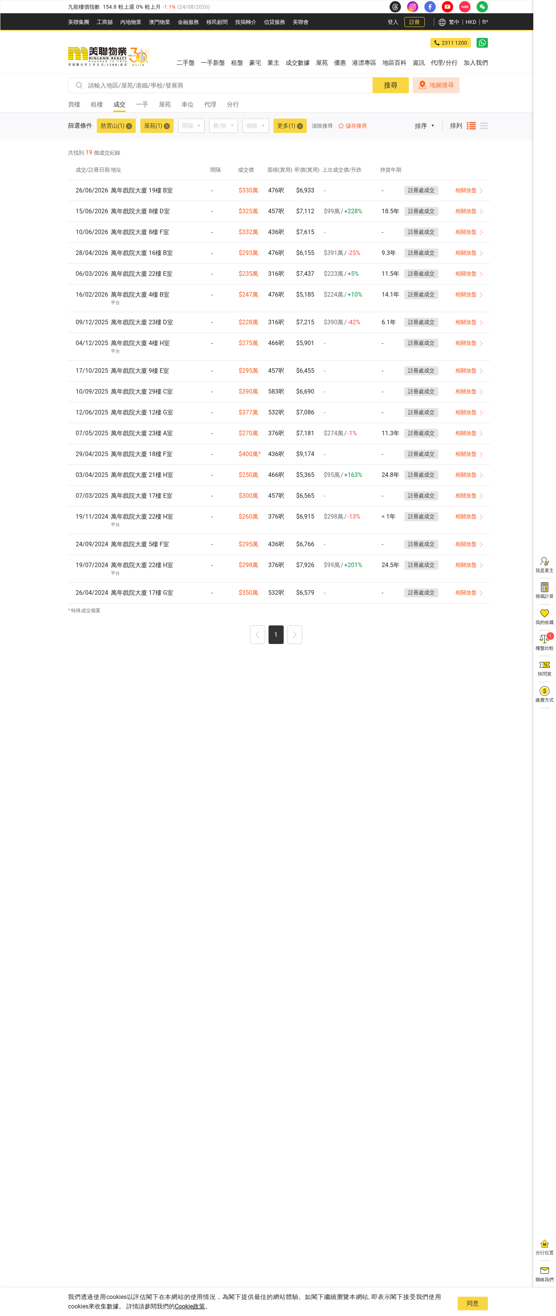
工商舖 (105, 22)
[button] (257, 635)
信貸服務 (274, 22)
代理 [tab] (210, 104)
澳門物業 (159, 22)
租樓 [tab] (97, 104)
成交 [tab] (119, 104)
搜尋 (391, 85)
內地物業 (130, 22)
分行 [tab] (233, 104)
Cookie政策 (190, 1306)
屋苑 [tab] (165, 104)
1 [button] (276, 634)
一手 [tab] (142, 104)
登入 (393, 22)
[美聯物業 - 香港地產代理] (109, 57)
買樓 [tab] (74, 104)
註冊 (414, 22)
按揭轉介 (245, 22)
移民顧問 (217, 22)
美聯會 (301, 22)
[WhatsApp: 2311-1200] (482, 43)
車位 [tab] (188, 104)
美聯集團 (78, 22)
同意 (473, 1303)
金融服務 (188, 22)
